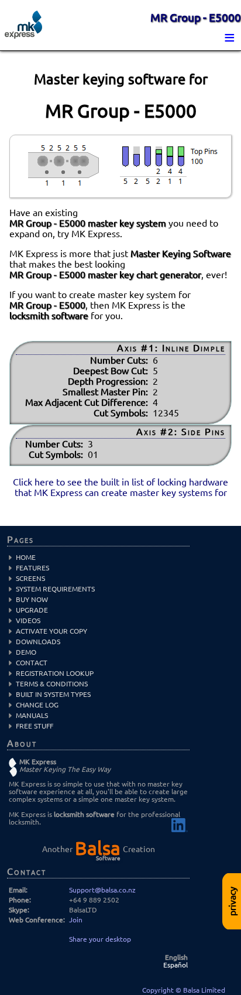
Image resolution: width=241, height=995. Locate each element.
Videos (28, 620)
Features (32, 568)
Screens (30, 578)
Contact (31, 662)
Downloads (38, 641)
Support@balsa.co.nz (102, 890)
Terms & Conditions (52, 684)
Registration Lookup (55, 673)
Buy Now (32, 599)
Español (175, 965)
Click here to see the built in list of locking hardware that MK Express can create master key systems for (120, 487)
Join (75, 920)
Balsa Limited (204, 990)
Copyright (158, 990)
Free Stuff (34, 726)
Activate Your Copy (51, 631)
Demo (26, 652)
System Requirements (55, 589)
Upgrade (32, 610)
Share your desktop (100, 939)
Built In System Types (53, 694)
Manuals (32, 715)
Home (26, 557)
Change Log (37, 705)
